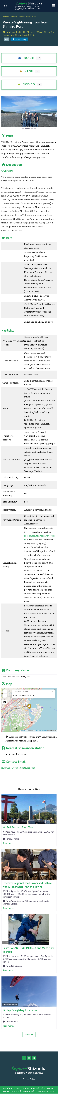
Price (9, 136)
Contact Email (15, 761)
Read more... (8, 843)
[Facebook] (24, 1058)
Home (5, 16)
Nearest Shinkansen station (25, 748)
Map (9, 684)
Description (14, 165)
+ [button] (5, 691)
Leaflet (23, 731)
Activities (13, 16)
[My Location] (34, 695)
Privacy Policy (29, 1079)
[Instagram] (29, 1058)
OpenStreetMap (41, 731)
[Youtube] (34, 1058)
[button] (5, 113)
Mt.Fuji (29, 71)
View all (29, 1034)
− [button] (5, 695)
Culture (28, 58)
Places (21, 16)
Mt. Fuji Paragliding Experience (20, 1010)
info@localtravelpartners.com (18, 767)
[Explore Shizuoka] (29, 1069)
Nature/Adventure (10, 1005)
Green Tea (29, 84)
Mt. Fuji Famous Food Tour (18, 827)
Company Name (17, 670)
